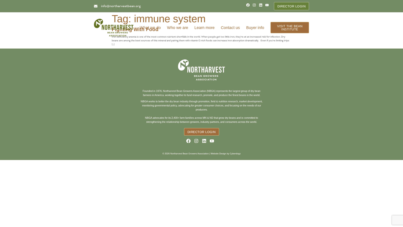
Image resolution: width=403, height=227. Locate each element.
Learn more (204, 27)
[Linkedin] (261, 6)
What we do (150, 27)
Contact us (230, 27)
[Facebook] (249, 6)
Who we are (177, 27)
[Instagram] (255, 6)
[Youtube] (268, 6)
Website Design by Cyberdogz (226, 153)
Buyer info (255, 27)
